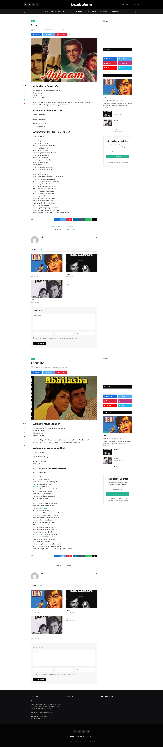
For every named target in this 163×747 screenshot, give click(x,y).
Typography (55, 12)
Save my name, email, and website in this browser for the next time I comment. (56, 338)
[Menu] (25, 12)
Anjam (35, 198)
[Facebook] (24, 90)
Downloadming (91, 741)
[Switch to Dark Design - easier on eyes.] (135, 12)
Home (46, 12)
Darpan (68, 282)
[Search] (138, 12)
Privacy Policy (118, 162)
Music (33, 21)
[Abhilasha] (64, 398)
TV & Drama (67, 12)
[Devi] (46, 263)
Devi (32, 274)
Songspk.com (42, 172)
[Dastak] (46, 289)
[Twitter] (24, 94)
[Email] (24, 107)
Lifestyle (103, 12)
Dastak (33, 300)
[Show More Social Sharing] (69, 34)
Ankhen (58, 565)
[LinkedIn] (24, 99)
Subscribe (127, 4)
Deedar (68, 274)
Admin (37, 29)
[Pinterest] (24, 103)
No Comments (56, 29)
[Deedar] (81, 263)
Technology (114, 12)
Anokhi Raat (71, 229)
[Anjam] (64, 60)
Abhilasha (58, 229)
